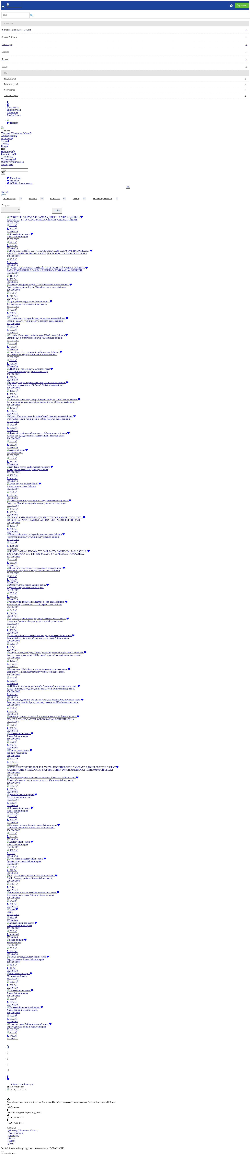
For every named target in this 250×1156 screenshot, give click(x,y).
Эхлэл (4, 192)
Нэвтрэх (14, 123)
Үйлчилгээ (9, 90)
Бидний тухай (11, 84)
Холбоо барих (11, 95)
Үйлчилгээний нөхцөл (22, 1084)
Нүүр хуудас (10, 78)
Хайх (57, 210)
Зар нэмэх (242, 5)
